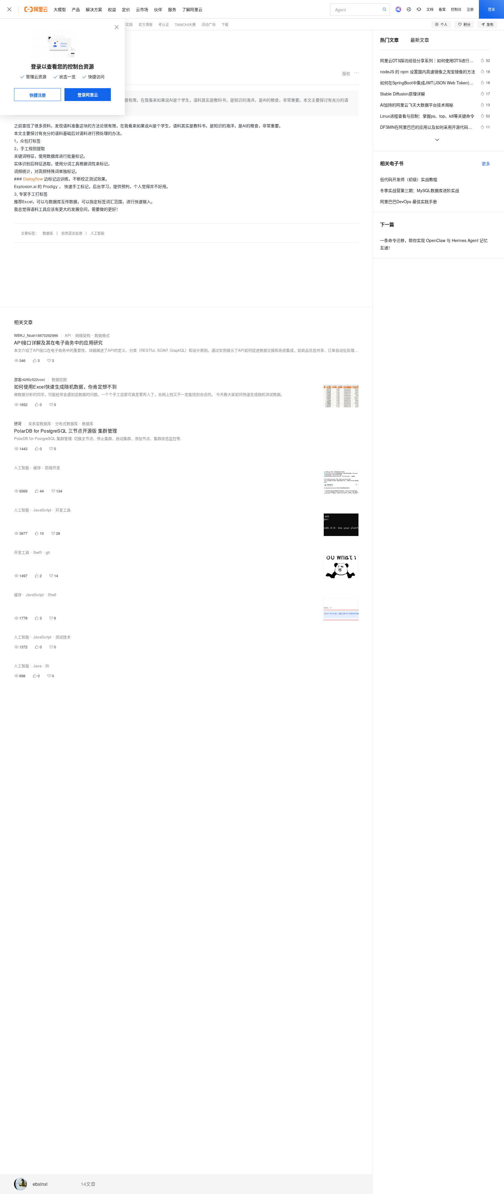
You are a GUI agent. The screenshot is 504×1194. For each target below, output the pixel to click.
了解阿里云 (192, 9)
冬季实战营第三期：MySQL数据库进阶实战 (419, 190)
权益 (112, 9)
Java (37, 666)
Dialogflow (33, 178)
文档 (429, 9)
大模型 (60, 9)
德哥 (18, 423)
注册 (470, 9)
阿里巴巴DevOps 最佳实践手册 (408, 201)
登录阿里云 (88, 95)
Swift (37, 552)
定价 (126, 9)
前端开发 (52, 467)
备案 (442, 9)
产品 (76, 9)
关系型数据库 (39, 423)
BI (47, 666)
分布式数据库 (66, 423)
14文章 (88, 1184)
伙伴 (158, 9)
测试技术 (63, 637)
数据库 (48, 233)
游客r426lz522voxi (29, 379)
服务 (172, 9)
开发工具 (63, 510)
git (48, 552)
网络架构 (82, 335)
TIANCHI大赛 (185, 24)
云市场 (142, 9)
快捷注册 (37, 95)
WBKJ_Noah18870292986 (36, 335)
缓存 (37, 467)
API (68, 335)
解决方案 (94, 9)
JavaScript (42, 510)
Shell (52, 594)
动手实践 (126, 24)
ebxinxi (40, 1184)
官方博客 (146, 24)
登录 (491, 9)
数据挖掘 (59, 379)
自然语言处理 (71, 233)
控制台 (456, 9)
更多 (486, 163)
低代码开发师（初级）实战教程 (408, 179)
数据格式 (102, 335)
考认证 (163, 24)
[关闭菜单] (9, 9)
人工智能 (97, 233)
